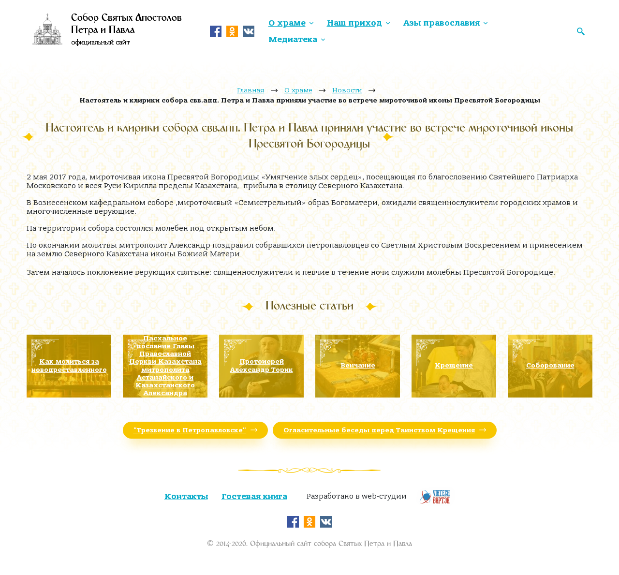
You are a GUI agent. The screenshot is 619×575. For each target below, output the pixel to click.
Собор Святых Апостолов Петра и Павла (126, 30)
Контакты (186, 496)
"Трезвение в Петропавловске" (189, 430)
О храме (287, 23)
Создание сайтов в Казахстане (435, 496)
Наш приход (354, 23)
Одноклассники (232, 31)
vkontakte (248, 31)
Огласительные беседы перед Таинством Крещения (379, 430)
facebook (215, 31)
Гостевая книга (254, 496)
